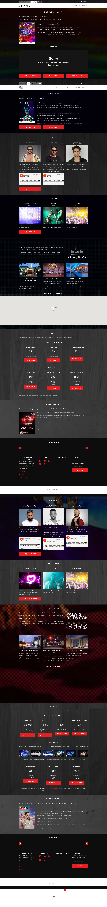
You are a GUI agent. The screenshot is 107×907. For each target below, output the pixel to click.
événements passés (63, 87)
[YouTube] (49, 461)
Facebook (54, 75)
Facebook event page (57, 829)
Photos (77, 5)
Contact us (22, 869)
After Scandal (64, 824)
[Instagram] (40, 464)
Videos (85, 5)
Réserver (31, 127)
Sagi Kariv (76, 27)
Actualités (21, 474)
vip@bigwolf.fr (61, 393)
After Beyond (52, 123)
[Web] (44, 464)
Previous (20, 448)
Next (87, 448)
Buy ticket (32, 75)
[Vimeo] (45, 461)
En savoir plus (22, 471)
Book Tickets (32, 598)
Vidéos (85, 87)
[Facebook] (40, 461)
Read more (76, 75)
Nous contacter (23, 477)
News (20, 866)
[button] (53, 308)
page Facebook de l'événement (63, 432)
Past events (66, 5)
